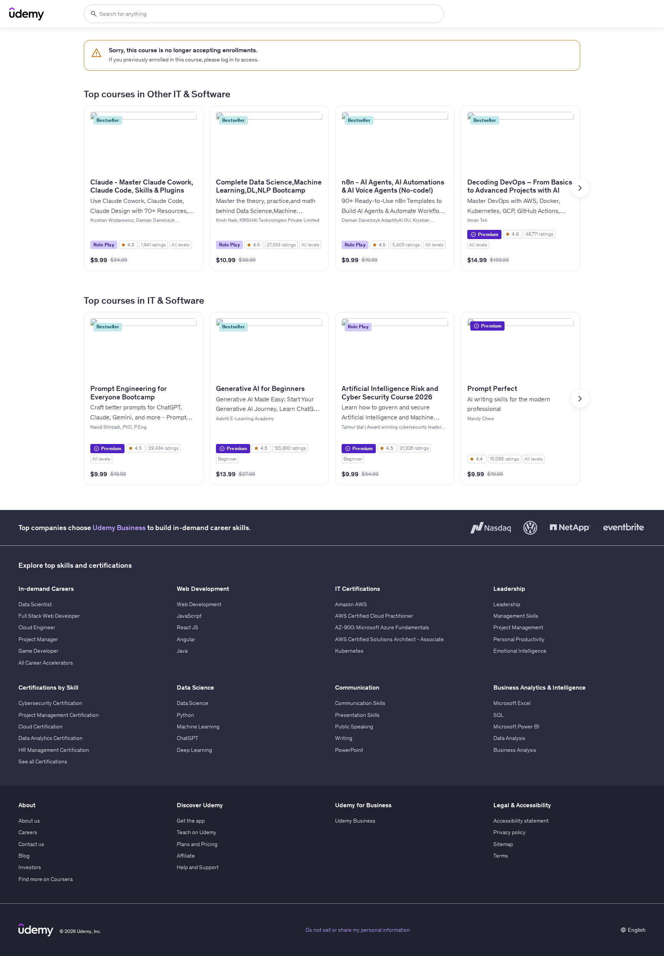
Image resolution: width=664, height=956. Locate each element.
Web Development (199, 604)
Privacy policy (509, 832)
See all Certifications (42, 761)
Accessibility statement (521, 820)
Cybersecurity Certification (50, 703)
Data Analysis (509, 738)
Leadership (506, 604)
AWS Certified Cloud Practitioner (374, 615)
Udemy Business (119, 527)
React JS (187, 627)
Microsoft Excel (512, 703)
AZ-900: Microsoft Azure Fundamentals (382, 627)
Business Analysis (514, 750)
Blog (24, 855)
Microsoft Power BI (516, 726)
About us (29, 820)
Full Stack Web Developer (49, 615)
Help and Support (198, 867)
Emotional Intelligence (519, 650)
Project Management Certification (58, 715)
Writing (343, 738)
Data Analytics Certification (50, 738)
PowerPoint (349, 750)
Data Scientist (35, 604)
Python (185, 715)
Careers (27, 832)
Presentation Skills (357, 715)
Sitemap (503, 844)
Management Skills (515, 615)
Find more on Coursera (45, 879)
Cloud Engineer (36, 627)
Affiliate (186, 855)
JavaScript (189, 615)
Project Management (518, 627)
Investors (29, 867)
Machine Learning (198, 726)
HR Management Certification (53, 750)
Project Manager (38, 639)
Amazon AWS (351, 604)
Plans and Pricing (197, 844)
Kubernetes (349, 650)
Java (182, 650)
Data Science (192, 703)
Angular (186, 639)
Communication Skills (360, 703)
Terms (500, 855)
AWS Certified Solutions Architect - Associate (389, 639)
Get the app (191, 820)
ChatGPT (187, 738)
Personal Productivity (518, 639)
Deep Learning (194, 750)
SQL (498, 715)
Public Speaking (354, 726)
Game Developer (38, 650)
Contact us (31, 844)
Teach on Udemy (196, 832)
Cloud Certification (40, 726)
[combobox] (264, 14)
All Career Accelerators (45, 662)
